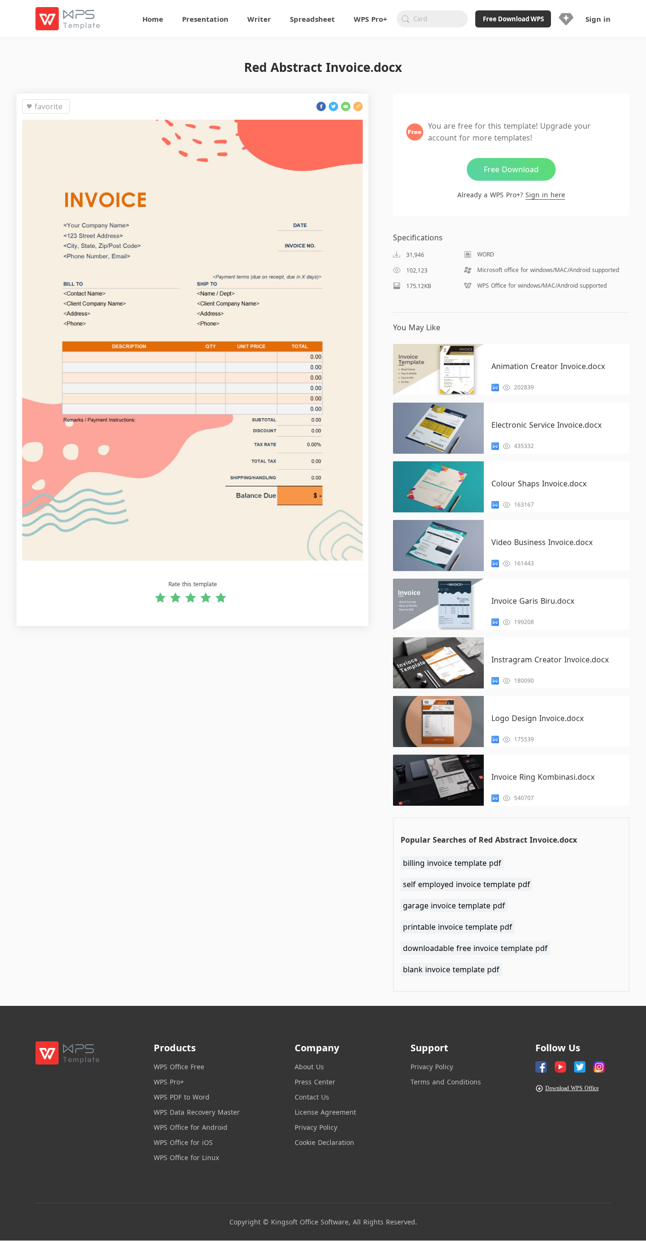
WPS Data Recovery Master (197, 1112)
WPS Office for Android (190, 1127)
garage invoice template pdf (454, 905)
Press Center (315, 1081)
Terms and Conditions (445, 1081)
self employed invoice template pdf (466, 884)
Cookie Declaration (324, 1142)
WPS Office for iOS (183, 1142)
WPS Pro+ (169, 1081)
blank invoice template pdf (451, 969)
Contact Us (312, 1096)
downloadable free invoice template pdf (475, 948)
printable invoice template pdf (457, 927)
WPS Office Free (179, 1066)
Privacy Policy (316, 1127)
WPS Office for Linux (186, 1157)
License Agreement (325, 1112)
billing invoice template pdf (452, 863)
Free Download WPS (513, 19)
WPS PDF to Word (182, 1096)
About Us (309, 1066)
